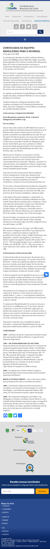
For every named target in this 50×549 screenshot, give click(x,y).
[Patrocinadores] (31, 454)
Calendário (6, 509)
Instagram (34, 26)
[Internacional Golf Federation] (13, 431)
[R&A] (18, 430)
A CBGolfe (6, 506)
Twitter (28, 26)
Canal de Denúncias (42, 21)
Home (7, 16)
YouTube (16, 26)
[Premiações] (29, 468)
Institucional (16, 16)
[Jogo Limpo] (41, 430)
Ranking (5, 520)
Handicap (5, 517)
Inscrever (42, 491)
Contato (5, 534)
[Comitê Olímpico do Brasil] (7, 431)
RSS (3, 528)
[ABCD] (35, 430)
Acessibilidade (42, 16)
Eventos (5, 512)
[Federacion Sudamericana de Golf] (24, 431)
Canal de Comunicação (11, 21)
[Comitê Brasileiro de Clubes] (30, 431)
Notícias (5, 531)
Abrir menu (4, 38)
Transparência (29, 16)
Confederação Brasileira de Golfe (25, 7)
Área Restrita (26, 21)
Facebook (22, 26)
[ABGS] (29, 440)
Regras (5, 523)
